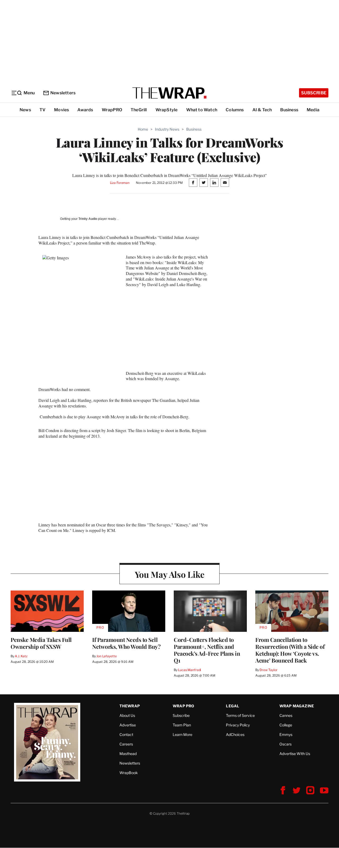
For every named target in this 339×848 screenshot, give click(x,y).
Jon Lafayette (106, 656)
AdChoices (235, 734)
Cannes (285, 715)
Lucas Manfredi (189, 670)
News (25, 109)
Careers (126, 744)
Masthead (128, 753)
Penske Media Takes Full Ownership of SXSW (41, 643)
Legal (232, 706)
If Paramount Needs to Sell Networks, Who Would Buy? (126, 643)
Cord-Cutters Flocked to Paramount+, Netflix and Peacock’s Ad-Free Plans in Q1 (207, 650)
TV (42, 109)
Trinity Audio (87, 219)
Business (289, 109)
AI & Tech (262, 109)
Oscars (285, 744)
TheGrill (139, 109)
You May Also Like (169, 574)
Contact (126, 734)
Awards (85, 109)
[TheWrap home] (169, 93)
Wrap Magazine (296, 706)
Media (313, 109)
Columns (235, 109)
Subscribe (313, 92)
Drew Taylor (269, 670)
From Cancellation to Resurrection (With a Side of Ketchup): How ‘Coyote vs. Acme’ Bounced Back (289, 650)
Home (143, 129)
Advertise (127, 725)
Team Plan (182, 725)
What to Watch (201, 109)
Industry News (167, 129)
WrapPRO (112, 109)
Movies (61, 109)
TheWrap (129, 706)
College (285, 725)
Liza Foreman (120, 183)
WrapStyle (166, 109)
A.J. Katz (21, 656)
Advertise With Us (294, 753)
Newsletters (62, 92)
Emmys (285, 734)
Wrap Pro (183, 706)
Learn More (182, 734)
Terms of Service (240, 715)
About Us (127, 715)
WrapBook (128, 772)
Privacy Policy (238, 725)
